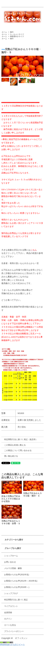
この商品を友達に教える (15, 445)
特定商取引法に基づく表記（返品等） (21, 439)
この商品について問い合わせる (18, 450)
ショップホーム (11, 556)
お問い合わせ (10, 562)
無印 (12, 32)
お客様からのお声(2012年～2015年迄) (20, 581)
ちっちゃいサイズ (17, 34)
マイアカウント (11, 606)
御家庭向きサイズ (17, 36)
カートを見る (10, 625)
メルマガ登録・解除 (13, 568)
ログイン (8, 619)
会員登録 (8, 612)
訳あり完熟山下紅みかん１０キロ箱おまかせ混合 (11, 498)
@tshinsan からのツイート (12, 644)
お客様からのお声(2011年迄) (16, 574)
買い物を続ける (11, 456)
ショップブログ (11, 593)
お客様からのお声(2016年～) (16, 587)
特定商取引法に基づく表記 (16, 600)
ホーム (4, 32)
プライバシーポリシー (14, 631)
